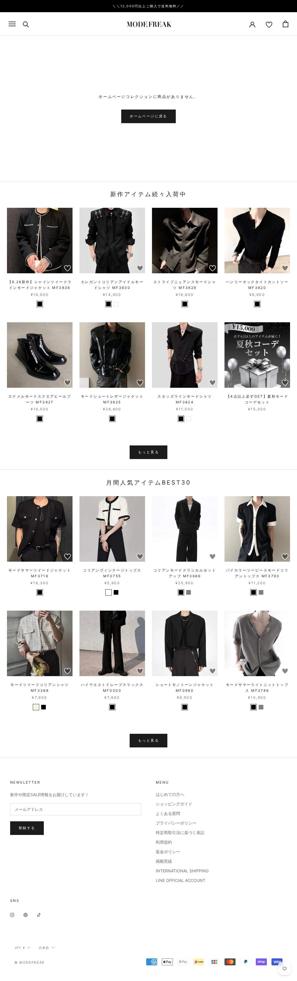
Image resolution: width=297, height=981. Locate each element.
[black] (39, 304)
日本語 (44, 947)
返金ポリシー (168, 851)
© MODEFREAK (30, 962)
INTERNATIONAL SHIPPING (182, 870)
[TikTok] (39, 914)
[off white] (108, 592)
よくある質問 (168, 813)
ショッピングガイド (174, 803)
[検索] (26, 24)
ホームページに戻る (148, 116)
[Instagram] (12, 914)
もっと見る (148, 452)
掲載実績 (164, 861)
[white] (116, 304)
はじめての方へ (170, 794)
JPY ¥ (20, 947)
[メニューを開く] (12, 23)
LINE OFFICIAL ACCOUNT (180, 880)
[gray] (188, 592)
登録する (27, 828)
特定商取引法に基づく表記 (180, 832)
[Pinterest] (25, 914)
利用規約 (164, 842)
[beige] (36, 707)
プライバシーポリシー (176, 822)
